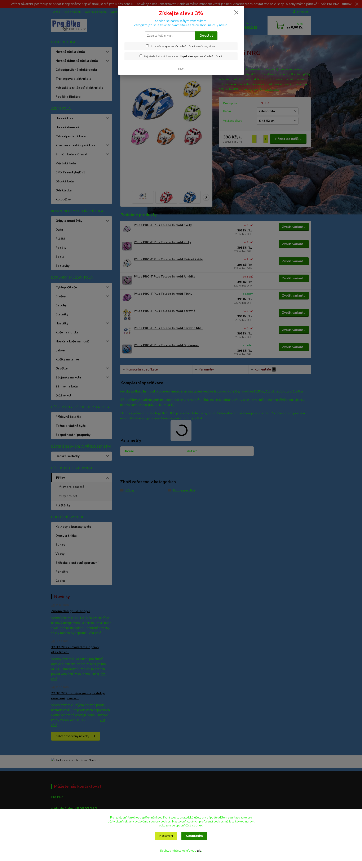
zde (199, 851)
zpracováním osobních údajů (180, 46)
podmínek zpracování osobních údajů (202, 56)
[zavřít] (236, 12)
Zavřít (181, 68)
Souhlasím (194, 836)
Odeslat (206, 35)
